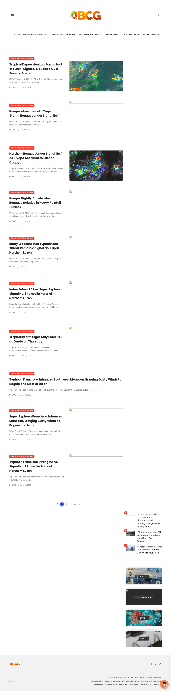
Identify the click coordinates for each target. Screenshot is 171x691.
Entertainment (132, 685)
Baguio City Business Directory (31, 35)
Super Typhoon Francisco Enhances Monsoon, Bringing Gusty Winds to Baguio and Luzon (35, 420)
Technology (147, 685)
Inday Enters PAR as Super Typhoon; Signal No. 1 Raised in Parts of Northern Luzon (36, 293)
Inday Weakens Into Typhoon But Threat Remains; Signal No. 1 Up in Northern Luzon (34, 248)
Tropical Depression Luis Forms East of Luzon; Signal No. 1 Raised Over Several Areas (35, 68)
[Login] (153, 15)
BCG (14, 87)
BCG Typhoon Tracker (90, 35)
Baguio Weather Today (63, 35)
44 (75, 504)
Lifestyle (98, 685)
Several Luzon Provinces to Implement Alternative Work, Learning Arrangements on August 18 (148, 520)
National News (131, 35)
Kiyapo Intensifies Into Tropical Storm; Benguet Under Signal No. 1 (34, 113)
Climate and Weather (154, 35)
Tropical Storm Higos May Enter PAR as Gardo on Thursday (36, 339)
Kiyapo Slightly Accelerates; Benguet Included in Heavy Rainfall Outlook (35, 202)
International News (114, 685)
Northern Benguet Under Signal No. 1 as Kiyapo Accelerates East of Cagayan (35, 158)
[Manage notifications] (165, 686)
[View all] (144, 576)
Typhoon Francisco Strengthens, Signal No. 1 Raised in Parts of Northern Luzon (33, 466)
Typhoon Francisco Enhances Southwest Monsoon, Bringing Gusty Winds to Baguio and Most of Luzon (65, 381)
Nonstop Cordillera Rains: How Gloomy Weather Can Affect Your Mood (149, 549)
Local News (112, 35)
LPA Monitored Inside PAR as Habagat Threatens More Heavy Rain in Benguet (149, 537)
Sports (157, 685)
